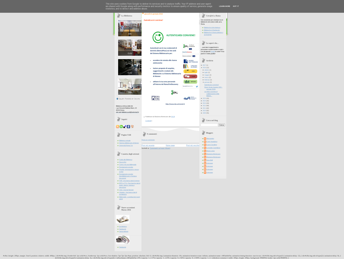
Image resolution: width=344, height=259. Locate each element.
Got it (236, 6)
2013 (204, 103)
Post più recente (148, 145)
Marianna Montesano (213, 154)
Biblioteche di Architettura (212, 27)
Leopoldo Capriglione (213, 148)
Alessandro (210, 138)
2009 (204, 113)
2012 (204, 105)
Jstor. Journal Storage (126, 190)
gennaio (206, 82)
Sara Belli (210, 160)
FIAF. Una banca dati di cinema (129, 180)
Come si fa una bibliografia (127, 164)
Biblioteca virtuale (124, 140)
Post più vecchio (192, 145)
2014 (204, 101)
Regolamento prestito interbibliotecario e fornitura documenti (128, 176)
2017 (204, 65)
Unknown (210, 163)
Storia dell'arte (123, 231)
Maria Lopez (211, 151)
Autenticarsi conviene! (153, 20)
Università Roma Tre (126, 145)
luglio (206, 72)
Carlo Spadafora (212, 141)
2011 (204, 108)
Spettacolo (122, 229)
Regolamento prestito (126, 167)
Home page (170, 145)
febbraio (207, 80)
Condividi (148, 121)
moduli (213, 51)
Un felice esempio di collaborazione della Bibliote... (211, 94)
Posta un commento (148, 140)
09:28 (173, 116)
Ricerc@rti (122, 162)
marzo (206, 77)
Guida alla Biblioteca (125, 159)
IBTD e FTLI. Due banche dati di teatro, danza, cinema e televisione (129, 185)
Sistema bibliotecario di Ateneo (129, 143)
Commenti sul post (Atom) (160, 148)
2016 (204, 67)
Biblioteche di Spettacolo (212, 30)
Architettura (123, 226)
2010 (204, 110)
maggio (206, 75)
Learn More (224, 6)
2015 (204, 98)
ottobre (206, 70)
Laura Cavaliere (212, 144)
